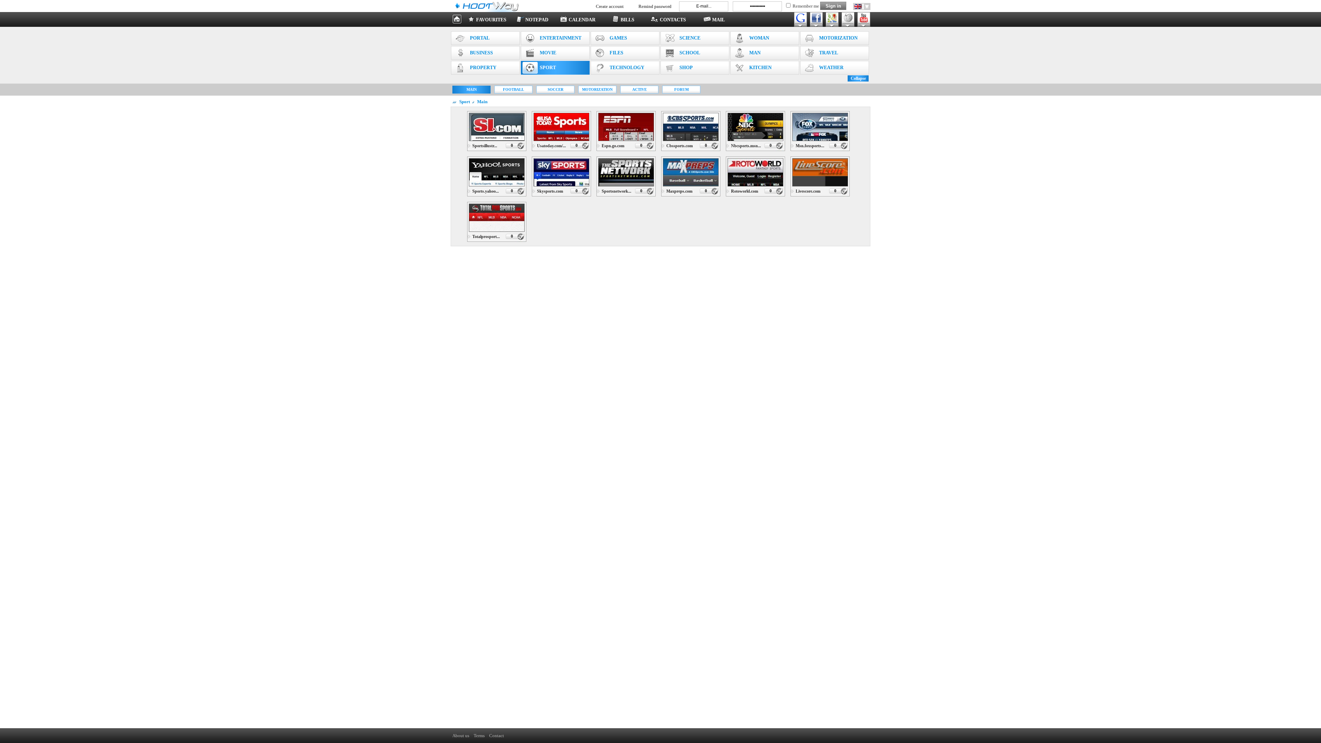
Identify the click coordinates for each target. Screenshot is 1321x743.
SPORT (548, 67)
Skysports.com (550, 191)
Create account (610, 6)
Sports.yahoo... (485, 191)
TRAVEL (828, 52)
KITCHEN (760, 67)
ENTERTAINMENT (560, 38)
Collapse (858, 78)
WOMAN (759, 38)
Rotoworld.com (744, 191)
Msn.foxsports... (810, 145)
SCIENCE (689, 38)
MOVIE (548, 52)
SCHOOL (689, 52)
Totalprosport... (486, 236)
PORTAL (480, 38)
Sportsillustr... (484, 145)
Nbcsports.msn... (746, 145)
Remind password (655, 6)
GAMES (618, 38)
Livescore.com (808, 191)
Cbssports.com (679, 145)
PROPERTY (483, 67)
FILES (616, 52)
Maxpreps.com (679, 191)
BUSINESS (481, 52)
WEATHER (831, 67)
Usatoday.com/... (551, 145)
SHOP (686, 67)
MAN (755, 52)
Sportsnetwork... (616, 191)
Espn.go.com (613, 145)
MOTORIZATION (838, 38)
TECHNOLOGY (627, 67)
